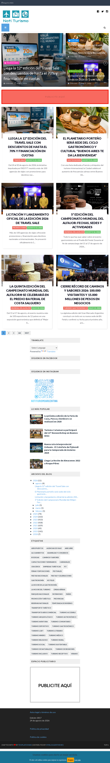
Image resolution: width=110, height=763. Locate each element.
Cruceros (35, 566)
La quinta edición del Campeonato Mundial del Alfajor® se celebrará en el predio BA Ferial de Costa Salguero (27, 294)
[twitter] (102, 11)
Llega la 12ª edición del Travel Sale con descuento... (52, 487)
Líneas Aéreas (59, 589)
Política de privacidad (39, 729)
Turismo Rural (57, 640)
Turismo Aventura (39, 621)
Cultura (74, 40)
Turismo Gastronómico (75, 308)
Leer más (77, 760)
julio (38, 505)
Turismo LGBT (37, 631)
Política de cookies (38, 737)
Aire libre (69, 548)
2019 (35, 531)
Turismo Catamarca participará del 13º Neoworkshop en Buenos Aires (61, 433)
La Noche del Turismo (40, 589)
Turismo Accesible (68, 612)
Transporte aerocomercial (43, 612)
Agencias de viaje (54, 548)
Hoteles (50, 580)
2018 (35, 534)
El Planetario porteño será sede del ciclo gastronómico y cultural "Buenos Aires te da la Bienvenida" (87, 48)
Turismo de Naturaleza (41, 649)
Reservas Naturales (39, 603)
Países (68, 594)
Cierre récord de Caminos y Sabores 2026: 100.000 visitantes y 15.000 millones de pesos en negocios (82, 294)
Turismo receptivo (59, 654)
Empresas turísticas (52, 566)
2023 (35, 519)
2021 (35, 525)
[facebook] (98, 11)
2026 (35, 480)
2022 (35, 522)
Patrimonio (57, 594)
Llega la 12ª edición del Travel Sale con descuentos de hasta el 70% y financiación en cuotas (31, 73)
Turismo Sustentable (57, 644)
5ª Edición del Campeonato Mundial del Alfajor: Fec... (55, 501)
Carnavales (65, 562)
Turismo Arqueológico (42, 617)
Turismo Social (38, 644)
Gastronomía (74, 160)
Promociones (12, 63)
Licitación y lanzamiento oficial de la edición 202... (56, 497)
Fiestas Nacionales (39, 576)
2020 (35, 528)
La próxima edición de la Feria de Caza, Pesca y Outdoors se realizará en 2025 (61, 418)
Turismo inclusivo (39, 654)
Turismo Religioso (39, 640)
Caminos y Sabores (51, 557)
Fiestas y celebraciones (61, 576)
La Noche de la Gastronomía (44, 585)
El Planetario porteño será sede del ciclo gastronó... (53, 492)
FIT (65, 566)
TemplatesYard (25, 745)
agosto (39, 483)
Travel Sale (19, 160)
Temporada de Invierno (62, 603)
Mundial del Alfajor (74, 232)
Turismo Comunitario (60, 621)
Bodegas (35, 557)
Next (27, 333)
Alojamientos (37, 553)
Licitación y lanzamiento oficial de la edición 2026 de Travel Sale (27, 219)
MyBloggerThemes (54, 745)
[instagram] (107, 11)
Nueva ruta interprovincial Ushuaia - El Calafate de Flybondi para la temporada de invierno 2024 (61, 448)
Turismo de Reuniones (64, 649)
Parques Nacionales (40, 594)
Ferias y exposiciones (40, 571)
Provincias (59, 599)
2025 (35, 514)
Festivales (57, 571)
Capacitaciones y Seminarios (43, 562)
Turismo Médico (56, 635)
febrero (39, 511)
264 (19, 333)
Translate (51, 351)
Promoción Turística (41, 599)
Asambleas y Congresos (57, 553)
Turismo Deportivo (40, 626)
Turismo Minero (38, 635)
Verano (74, 654)
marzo (38, 508)
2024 (35, 516)
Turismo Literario (55, 631)
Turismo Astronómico (66, 617)
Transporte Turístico (41, 608)
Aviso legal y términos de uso (43, 712)
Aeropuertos (37, 548)
